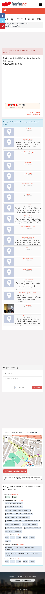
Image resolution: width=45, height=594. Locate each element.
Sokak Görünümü (31, 432)
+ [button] (6, 437)
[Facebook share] (2, 15)
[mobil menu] (41, 4)
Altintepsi (28, 305)
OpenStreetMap (31, 466)
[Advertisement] (22, 40)
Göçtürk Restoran (28, 280)
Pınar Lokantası (27, 316)
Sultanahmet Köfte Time (28, 226)
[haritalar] (14, 4)
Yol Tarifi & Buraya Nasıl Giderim (15, 471)
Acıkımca (28, 194)
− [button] (6, 440)
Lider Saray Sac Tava (28, 237)
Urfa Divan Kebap (28, 139)
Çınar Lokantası (27, 269)
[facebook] (4, 10)
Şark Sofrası (27, 248)
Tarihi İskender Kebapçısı (28, 152)
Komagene (28, 128)
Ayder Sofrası (28, 173)
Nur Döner (28, 162)
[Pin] (2, 26)
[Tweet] (2, 20)
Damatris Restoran (28, 258)
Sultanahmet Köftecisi (28, 205)
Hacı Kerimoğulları (27, 184)
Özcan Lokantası (28, 215)
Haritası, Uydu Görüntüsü (13, 432)
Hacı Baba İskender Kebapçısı (27, 292)
